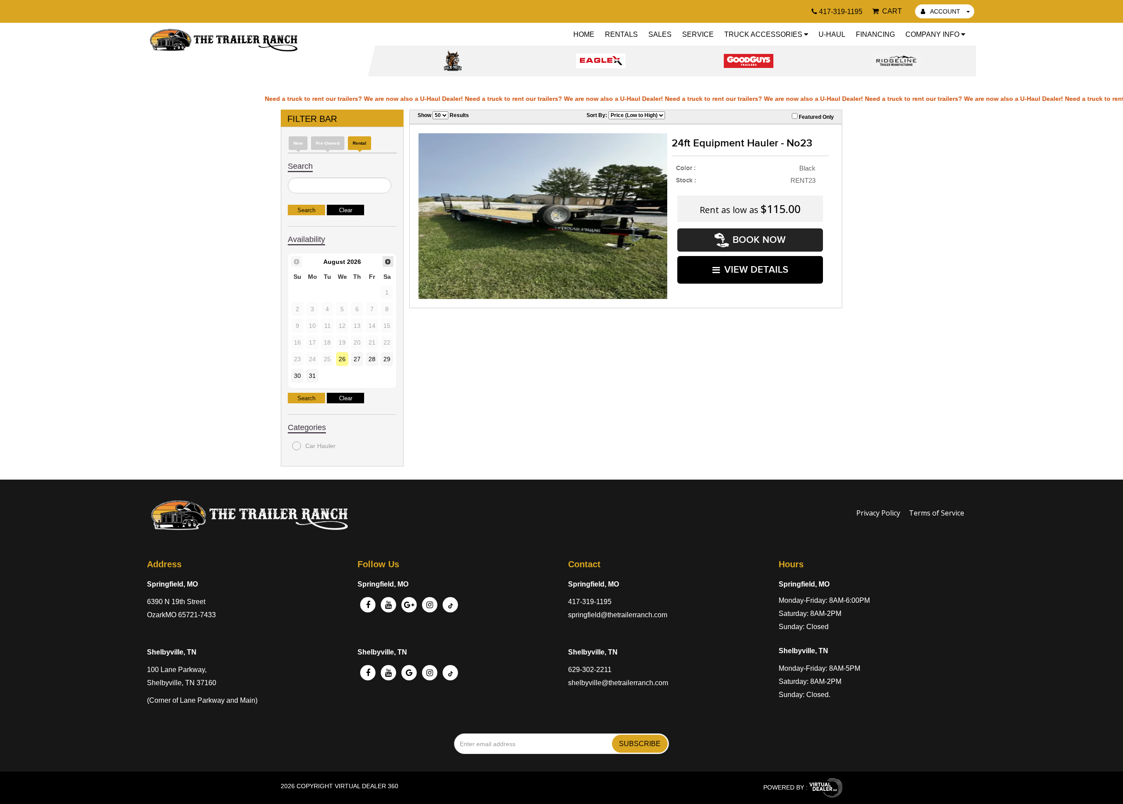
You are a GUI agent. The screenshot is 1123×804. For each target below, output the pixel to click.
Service (698, 34)
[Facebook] (368, 604)
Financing (875, 34)
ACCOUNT (945, 11)
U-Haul (832, 34)
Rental (359, 143)
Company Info (933, 34)
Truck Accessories (764, 34)
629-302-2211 (590, 669)
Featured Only (816, 117)
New (298, 143)
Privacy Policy (878, 513)
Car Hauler (320, 445)
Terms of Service (936, 513)
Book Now (759, 240)
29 (386, 359)
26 (342, 359)
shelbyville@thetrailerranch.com (618, 683)
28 (372, 359)
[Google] (409, 604)
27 (357, 359)
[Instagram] (429, 604)
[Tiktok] (450, 604)
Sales (660, 34)
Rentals (621, 34)
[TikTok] (450, 672)
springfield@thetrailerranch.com (617, 615)
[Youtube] (388, 672)
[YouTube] (388, 604)
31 (312, 375)
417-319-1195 (590, 601)
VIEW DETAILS (756, 270)
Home (583, 34)
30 (297, 375)
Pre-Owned (328, 143)
